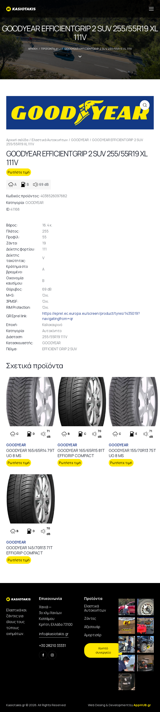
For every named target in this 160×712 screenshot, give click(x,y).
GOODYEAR (80, 140)
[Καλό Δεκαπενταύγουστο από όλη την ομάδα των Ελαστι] (127, 625)
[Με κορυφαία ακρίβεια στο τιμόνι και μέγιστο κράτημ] (127, 681)
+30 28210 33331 (52, 645)
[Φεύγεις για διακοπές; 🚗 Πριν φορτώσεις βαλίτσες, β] (127, 663)
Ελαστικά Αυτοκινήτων (50, 140)
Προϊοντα (48, 49)
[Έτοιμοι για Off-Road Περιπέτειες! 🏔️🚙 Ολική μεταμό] (145, 644)
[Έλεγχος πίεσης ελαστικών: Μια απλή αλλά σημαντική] (145, 663)
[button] (145, 105)
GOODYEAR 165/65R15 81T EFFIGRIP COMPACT (81, 453)
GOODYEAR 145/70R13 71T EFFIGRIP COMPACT (29, 550)
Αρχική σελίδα (17, 140)
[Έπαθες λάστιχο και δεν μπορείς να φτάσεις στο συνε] (127, 607)
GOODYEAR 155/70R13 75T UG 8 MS (132, 453)
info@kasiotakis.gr (54, 633)
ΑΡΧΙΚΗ (33, 49)
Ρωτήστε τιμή (19, 172)
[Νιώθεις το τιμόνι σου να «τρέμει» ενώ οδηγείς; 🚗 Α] (145, 607)
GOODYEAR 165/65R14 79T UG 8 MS (30, 453)
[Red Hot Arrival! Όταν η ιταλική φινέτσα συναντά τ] (145, 625)
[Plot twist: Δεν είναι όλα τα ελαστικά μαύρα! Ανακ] (127, 644)
